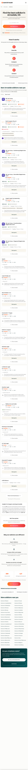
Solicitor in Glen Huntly (19, 626)
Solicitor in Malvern (4, 600)
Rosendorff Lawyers (7, 460)
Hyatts (3, 259)
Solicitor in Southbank (5, 644)
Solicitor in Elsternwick (5, 617)
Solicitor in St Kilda (18, 614)
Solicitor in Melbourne (5, 628)
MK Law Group (9, 98)
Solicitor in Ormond (18, 635)
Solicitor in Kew (18, 637)
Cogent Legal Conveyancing (13, 198)
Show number (15, 116)
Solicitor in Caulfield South (6, 624)
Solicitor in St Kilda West (19, 624)
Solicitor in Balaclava (19, 607)
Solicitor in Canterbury (19, 644)
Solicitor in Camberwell (5, 633)
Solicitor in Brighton (18, 642)
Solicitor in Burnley (4, 610)
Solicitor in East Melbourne (6, 637)
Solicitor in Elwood (18, 621)
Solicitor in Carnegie (19, 633)
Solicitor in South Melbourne (20, 640)
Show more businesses (13, 495)
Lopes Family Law (6, 276)
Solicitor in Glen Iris (4, 621)
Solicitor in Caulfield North (6, 603)
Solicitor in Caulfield (19, 610)
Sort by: (2, 94)
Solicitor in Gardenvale (5, 630)
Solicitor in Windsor (5, 607)
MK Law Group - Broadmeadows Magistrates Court (13, 224)
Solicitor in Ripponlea (19, 612)
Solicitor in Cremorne (19, 619)
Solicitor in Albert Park (5, 642)
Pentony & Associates (7, 426)
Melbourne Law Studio (11, 404)
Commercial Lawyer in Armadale (8, 83)
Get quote (14, 112)
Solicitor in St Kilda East (5, 605)
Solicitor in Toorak (18, 600)
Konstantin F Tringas (7, 313)
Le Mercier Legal (6, 366)
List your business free (15, 659)
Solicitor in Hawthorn (19, 617)
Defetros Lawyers (6, 329)
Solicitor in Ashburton (5, 635)
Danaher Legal (5, 387)
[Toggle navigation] (25, 2)
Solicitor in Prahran (18, 603)
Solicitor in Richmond (5, 626)
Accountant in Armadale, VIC (8, 592)
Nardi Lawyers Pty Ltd (11, 121)
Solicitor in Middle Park (19, 630)
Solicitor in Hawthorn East (6, 619)
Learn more (14, 663)
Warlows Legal (5, 346)
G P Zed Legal (5, 443)
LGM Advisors (5, 480)
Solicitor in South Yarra (5, 612)
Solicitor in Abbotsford (5, 640)
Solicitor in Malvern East (19, 628)
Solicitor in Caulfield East (6, 614)
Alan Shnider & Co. (6, 292)
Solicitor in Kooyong (19, 605)
